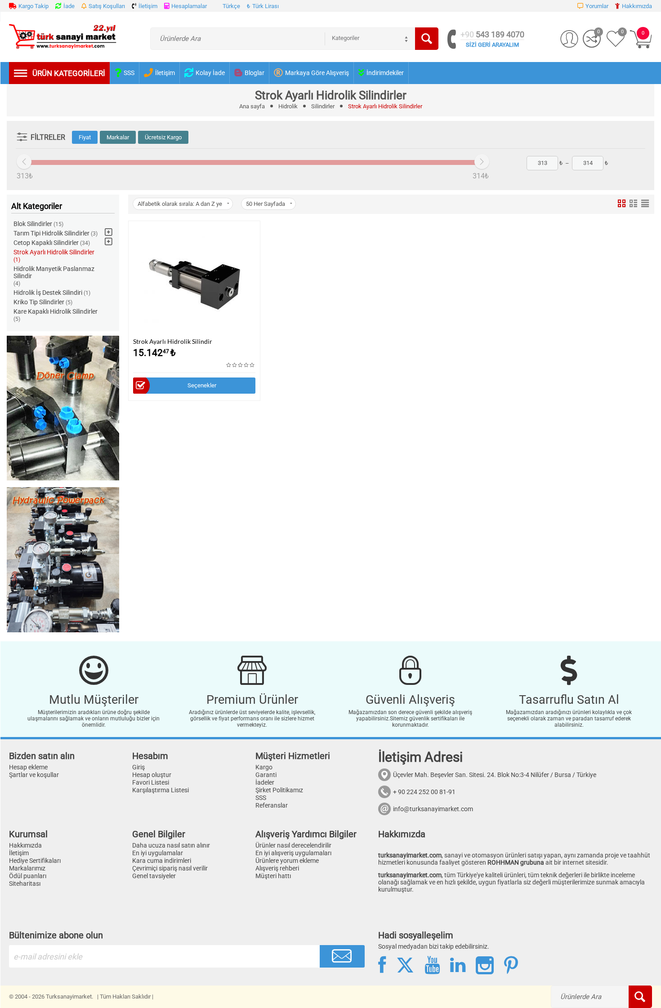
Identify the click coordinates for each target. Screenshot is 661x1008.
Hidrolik (288, 106)
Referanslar (271, 805)
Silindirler (323, 106)
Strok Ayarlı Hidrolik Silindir (172, 341)
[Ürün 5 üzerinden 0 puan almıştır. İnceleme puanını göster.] (240, 365)
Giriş (138, 767)
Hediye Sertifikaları (35, 860)
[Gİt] (342, 956)
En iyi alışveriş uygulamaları (293, 853)
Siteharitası (24, 883)
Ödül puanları (27, 875)
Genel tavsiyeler (154, 875)
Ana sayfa (252, 106)
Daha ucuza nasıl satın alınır (171, 845)
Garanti (266, 774)
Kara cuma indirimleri (161, 860)
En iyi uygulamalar (157, 853)
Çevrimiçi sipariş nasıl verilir (170, 868)
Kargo (263, 767)
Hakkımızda (25, 845)
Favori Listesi (150, 782)
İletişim (19, 853)
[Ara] (426, 38)
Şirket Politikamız (279, 790)
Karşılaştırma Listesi (160, 790)
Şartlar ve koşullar (34, 774)
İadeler (264, 782)
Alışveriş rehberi (277, 868)
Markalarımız (27, 868)
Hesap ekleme (28, 767)
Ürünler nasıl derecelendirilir (293, 845)
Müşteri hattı (273, 875)
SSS (260, 797)
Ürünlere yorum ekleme (287, 860)
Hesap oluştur (151, 774)
